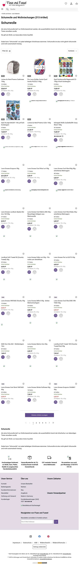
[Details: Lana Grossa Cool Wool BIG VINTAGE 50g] (56, 297)
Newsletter (4, 493)
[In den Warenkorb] (3, 94)
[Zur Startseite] (15, 4)
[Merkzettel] (66, 3)
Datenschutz (27, 543)
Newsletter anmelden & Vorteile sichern (34, 518)
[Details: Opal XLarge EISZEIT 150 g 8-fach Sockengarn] (3, 119)
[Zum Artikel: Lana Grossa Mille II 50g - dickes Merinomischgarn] (39, 288)
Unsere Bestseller (26, 484)
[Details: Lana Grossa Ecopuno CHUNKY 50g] (56, 384)
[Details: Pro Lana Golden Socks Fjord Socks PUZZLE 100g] (29, 76)
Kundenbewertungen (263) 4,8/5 (30, 500)
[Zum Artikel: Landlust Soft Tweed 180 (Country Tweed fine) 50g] (66, 331)
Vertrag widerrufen (39, 547)
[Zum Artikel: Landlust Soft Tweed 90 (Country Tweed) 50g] (13, 245)
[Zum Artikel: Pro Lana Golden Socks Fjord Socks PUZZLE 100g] (39, 67)
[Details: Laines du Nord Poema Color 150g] (29, 119)
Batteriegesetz (6, 487)
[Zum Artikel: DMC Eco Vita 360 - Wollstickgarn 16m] (13, 331)
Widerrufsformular (59, 543)
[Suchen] (8, 9)
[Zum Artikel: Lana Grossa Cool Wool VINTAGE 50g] (13, 375)
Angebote (24, 493)
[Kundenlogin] (71, 3)
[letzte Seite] (53, 423)
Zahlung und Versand (8, 496)
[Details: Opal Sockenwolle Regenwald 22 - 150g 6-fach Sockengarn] (56, 76)
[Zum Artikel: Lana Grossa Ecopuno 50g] (13, 156)
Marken (23, 487)
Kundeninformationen (8, 490)
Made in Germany (27, 496)
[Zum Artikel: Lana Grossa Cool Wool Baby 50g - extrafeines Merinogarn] (66, 199)
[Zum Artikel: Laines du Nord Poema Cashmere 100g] (13, 67)
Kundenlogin (5, 499)
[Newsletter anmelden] (56, 522)
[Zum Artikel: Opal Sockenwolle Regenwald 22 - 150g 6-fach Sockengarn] (66, 67)
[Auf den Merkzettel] (8, 94)
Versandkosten (44, 554)
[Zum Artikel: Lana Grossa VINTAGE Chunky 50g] (13, 288)
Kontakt (3, 484)
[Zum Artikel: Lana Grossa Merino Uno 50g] (39, 331)
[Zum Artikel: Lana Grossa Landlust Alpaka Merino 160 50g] (13, 199)
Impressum (16, 543)
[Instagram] (31, 536)
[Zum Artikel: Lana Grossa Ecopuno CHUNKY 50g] (66, 375)
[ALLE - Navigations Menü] (2, 9)
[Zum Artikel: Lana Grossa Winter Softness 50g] (39, 375)
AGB (35, 543)
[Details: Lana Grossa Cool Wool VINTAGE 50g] (3, 384)
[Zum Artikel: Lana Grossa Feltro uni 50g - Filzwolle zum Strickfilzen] (39, 245)
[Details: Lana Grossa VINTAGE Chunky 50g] (3, 297)
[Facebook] (39, 536)
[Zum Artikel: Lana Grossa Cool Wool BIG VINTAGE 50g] (66, 288)
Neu (22, 490)
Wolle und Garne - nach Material (10, 13)
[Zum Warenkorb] (77, 3)
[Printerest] (48, 536)
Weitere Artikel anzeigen (39, 415)
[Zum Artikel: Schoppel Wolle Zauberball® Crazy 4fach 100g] (66, 110)
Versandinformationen (46, 559)
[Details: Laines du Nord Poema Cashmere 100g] (3, 76)
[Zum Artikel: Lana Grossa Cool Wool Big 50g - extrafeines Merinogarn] (66, 156)
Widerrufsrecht (45, 543)
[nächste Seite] (49, 423)
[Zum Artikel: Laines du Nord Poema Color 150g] (39, 110)
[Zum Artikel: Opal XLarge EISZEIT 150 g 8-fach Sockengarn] (13, 110)
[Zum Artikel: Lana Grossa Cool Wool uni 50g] (39, 156)
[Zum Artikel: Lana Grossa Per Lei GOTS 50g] (66, 245)
